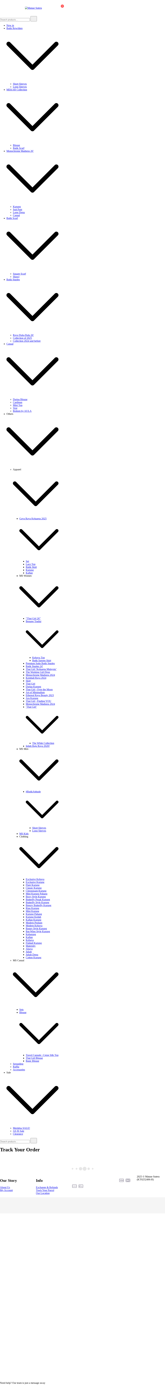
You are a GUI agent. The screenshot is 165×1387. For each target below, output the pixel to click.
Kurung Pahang (34, 914)
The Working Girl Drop (38, 672)
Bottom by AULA (22, 411)
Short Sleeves (20, 83)
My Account (6, 1190)
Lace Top (30, 564)
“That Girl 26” (33, 618)
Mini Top (17, 405)
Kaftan (29, 572)
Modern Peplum (34, 922)
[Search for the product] (33, 18)
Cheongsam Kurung (36, 890)
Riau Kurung (32, 908)
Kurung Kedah (33, 917)
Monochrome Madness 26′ (20, 151)
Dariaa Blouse (20, 399)
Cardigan (17, 402)
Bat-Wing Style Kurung (38, 931)
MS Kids (24, 833)
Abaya (29, 948)
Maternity (31, 946)
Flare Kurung (32, 885)
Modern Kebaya (34, 925)
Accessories (19, 1069)
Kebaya (30, 940)
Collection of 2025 (22, 338)
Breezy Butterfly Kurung (38, 905)
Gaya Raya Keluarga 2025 (33, 518)
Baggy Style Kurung (36, 928)
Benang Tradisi (33, 621)
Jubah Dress (32, 954)
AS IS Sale (18, 1131)
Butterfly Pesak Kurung (38, 899)
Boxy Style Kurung (36, 896)
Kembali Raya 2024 (36, 678)
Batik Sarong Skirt (41, 660)
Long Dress (19, 212)
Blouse (16, 145)
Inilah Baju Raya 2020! (38, 746)
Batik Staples (13, 279)
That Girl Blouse (34, 1058)
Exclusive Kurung (35, 882)
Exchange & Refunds (47, 1187)
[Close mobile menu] (158, 6)
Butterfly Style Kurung (37, 902)
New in (10, 25)
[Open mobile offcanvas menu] (1, 8)
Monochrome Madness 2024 (40, 675)
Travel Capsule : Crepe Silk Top (42, 1055)
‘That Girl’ (31, 706)
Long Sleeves (20, 86)
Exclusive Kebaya (35, 879)
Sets (21, 1009)
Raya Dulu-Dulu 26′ (23, 335)
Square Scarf (19, 273)
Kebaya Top (38, 657)
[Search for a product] (47, 8)
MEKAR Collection (16, 89)
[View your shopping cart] (61, 8)
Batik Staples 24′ (34, 666)
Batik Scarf (18, 148)
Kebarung (31, 934)
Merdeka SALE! (21, 1128)
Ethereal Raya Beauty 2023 (40, 695)
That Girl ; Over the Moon (39, 689)
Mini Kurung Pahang (36, 893)
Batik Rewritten (14, 28)
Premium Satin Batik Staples (40, 663)
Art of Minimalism (35, 692)
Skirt (28, 680)
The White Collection (43, 743)
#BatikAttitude (33, 791)
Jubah (29, 951)
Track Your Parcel (45, 1190)
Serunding (18, 1063)
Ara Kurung (32, 698)
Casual (16, 215)
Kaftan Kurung (33, 919)
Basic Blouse (32, 1061)
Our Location (43, 1193)
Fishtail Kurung (34, 943)
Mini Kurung (32, 911)
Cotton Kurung (33, 957)
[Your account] (53, 8)
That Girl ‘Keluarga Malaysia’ (41, 669)
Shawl (16, 276)
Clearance (18, 1134)
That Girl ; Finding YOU (38, 701)
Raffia (16, 1066)
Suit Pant (17, 209)
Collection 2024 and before (27, 341)
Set (27, 561)
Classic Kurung (34, 888)
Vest (15, 408)
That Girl (30, 683)
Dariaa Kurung (33, 686)
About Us (5, 1187)
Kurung (17, 206)
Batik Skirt (31, 567)
